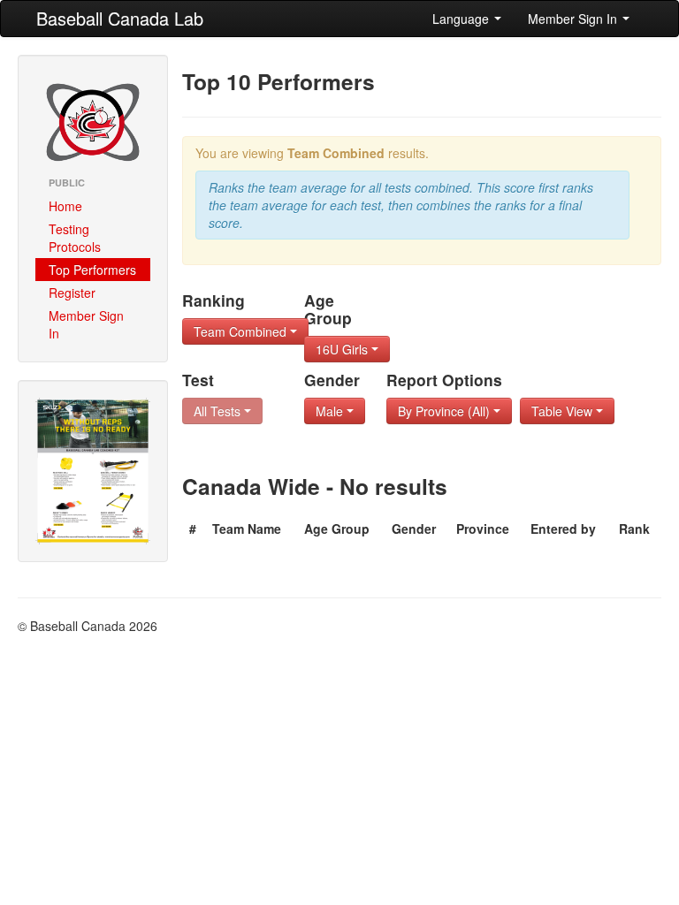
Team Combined (242, 331)
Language (462, 18)
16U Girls (343, 349)
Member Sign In (574, 18)
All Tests (219, 411)
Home (65, 206)
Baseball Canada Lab (119, 18)
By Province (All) (445, 411)
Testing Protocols (75, 237)
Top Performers (92, 269)
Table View (563, 411)
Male (331, 411)
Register (72, 292)
